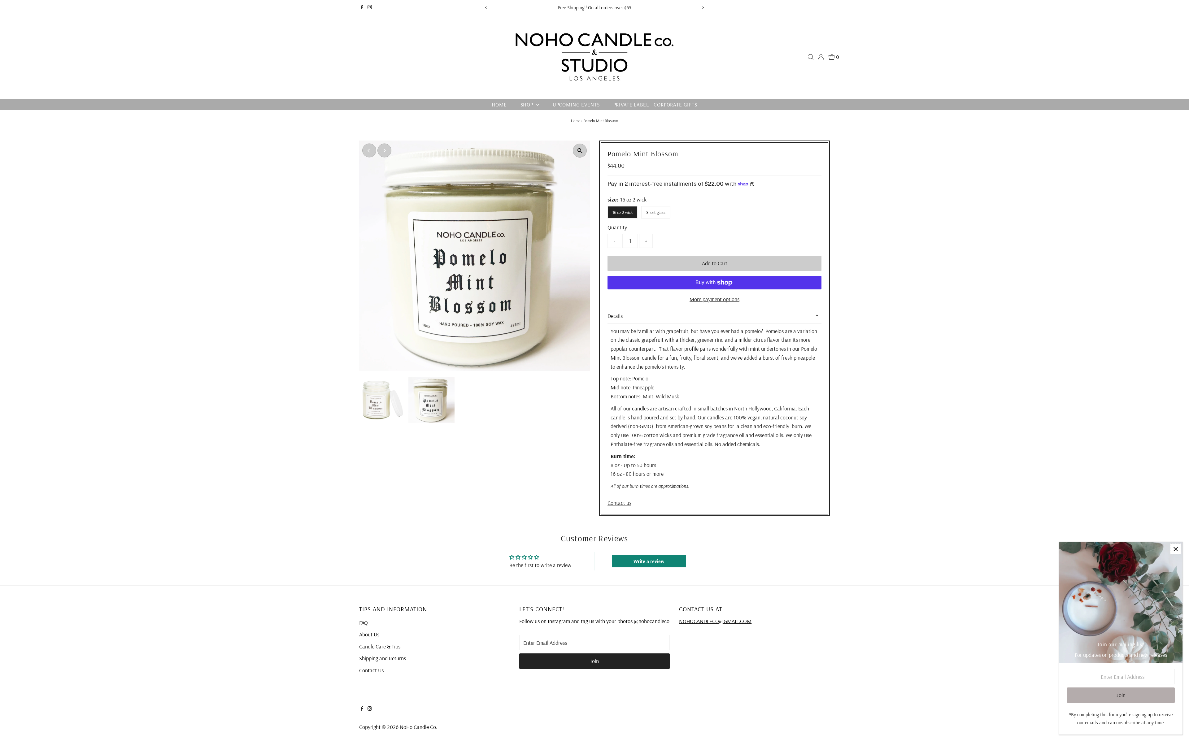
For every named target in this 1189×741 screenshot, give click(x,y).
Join (594, 661)
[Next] (703, 8)
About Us (369, 634)
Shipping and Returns (382, 658)
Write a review (649, 561)
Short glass (655, 212)
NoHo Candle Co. (418, 726)
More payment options (714, 299)
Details (615, 315)
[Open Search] (810, 57)
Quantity (617, 227)
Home (499, 104)
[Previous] (486, 8)
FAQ (363, 622)
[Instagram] (369, 7)
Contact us (619, 503)
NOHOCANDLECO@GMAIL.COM (715, 621)
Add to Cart (714, 263)
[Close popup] (1175, 549)
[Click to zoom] (580, 151)
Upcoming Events (576, 104)
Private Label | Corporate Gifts (655, 104)
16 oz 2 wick (622, 212)
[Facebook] (362, 7)
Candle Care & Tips (379, 646)
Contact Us (371, 670)
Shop (527, 104)
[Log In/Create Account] (821, 57)
